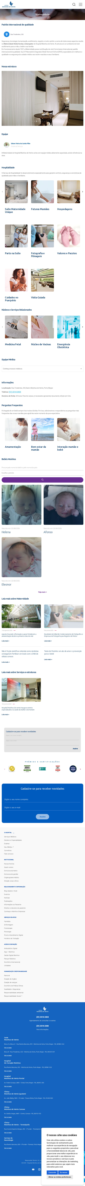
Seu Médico (8, 847)
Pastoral (7, 975)
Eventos (7, 894)
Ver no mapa (8, 1047)
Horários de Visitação (11, 938)
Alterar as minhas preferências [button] (59, 1177)
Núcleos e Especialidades (13, 840)
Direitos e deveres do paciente (15, 908)
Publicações (8, 901)
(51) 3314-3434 (42, 1017)
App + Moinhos (9, 952)
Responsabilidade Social (12, 996)
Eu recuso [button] (63, 1172)
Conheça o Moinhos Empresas (14, 911)
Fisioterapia (8, 928)
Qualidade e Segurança (12, 989)
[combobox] (42, 369)
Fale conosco (8, 854)
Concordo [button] (52, 1172)
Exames (7, 843)
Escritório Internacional (12, 962)
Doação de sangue (10, 982)
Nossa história (9, 864)
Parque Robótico (10, 959)
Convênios (8, 850)
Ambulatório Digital (10, 948)
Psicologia (7, 931)
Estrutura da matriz (10, 871)
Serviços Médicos (10, 837)
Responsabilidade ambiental (13, 992)
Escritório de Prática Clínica (13, 986)
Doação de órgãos (10, 979)
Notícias (7, 898)
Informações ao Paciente (12, 904)
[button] (32, 121)
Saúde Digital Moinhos (11, 955)
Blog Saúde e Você (10, 891)
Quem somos (8, 867)
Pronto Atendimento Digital (13, 935)
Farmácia (7, 921)
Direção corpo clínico (11, 881)
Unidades (7, 965)
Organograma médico (11, 877)
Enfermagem (8, 925)
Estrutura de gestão (11, 874)
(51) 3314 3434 (15, 392)
